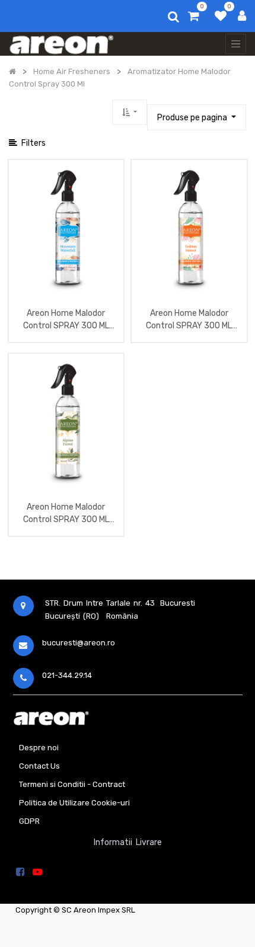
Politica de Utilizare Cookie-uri (74, 802)
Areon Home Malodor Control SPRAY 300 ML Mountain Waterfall (66, 320)
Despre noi (39, 747)
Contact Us (39, 766)
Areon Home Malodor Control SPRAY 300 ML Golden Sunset (189, 320)
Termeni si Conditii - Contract (72, 784)
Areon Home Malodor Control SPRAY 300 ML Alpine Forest (66, 514)
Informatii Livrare (128, 842)
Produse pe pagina (193, 118)
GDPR (29, 821)
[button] (129, 112)
